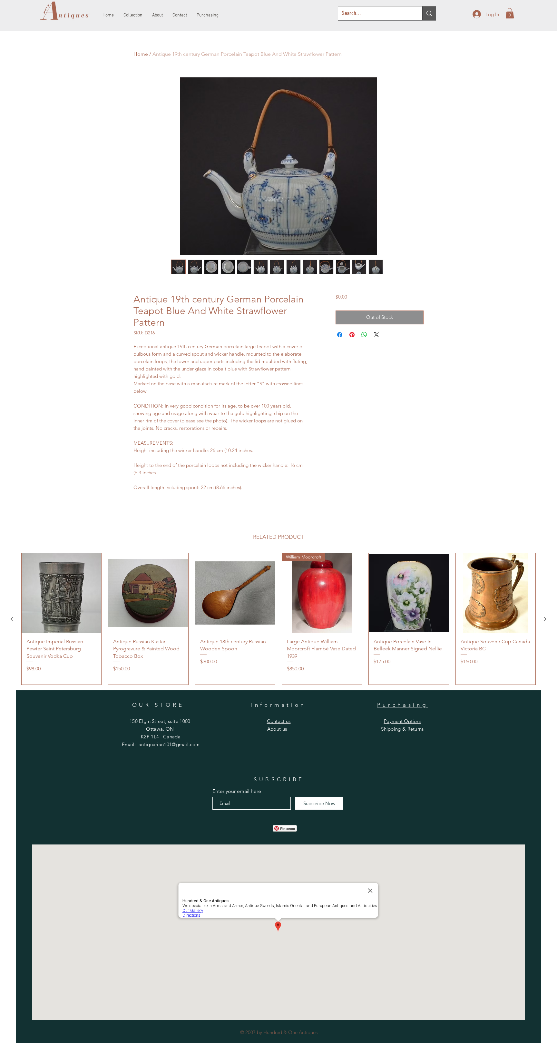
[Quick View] (61, 593)
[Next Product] (545, 619)
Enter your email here (236, 791)
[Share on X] (376, 335)
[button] (509, 13)
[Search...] (429, 13)
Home (140, 54)
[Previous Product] (12, 619)
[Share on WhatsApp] (364, 335)
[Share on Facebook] (340, 335)
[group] (278, 619)
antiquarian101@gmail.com (169, 744)
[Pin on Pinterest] (352, 335)
